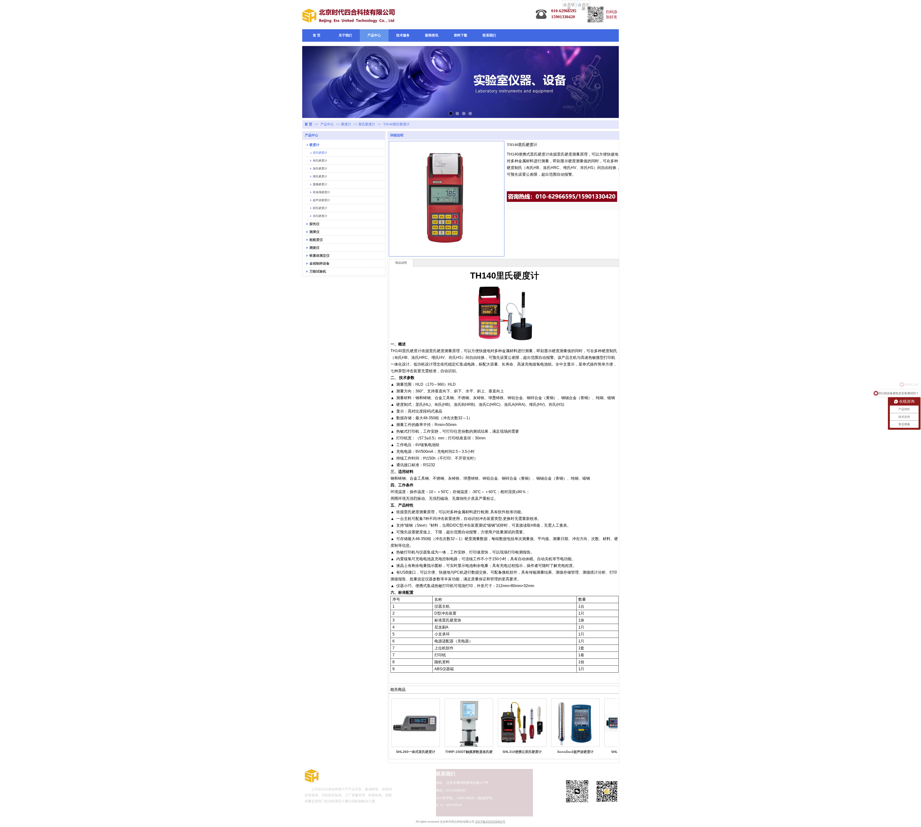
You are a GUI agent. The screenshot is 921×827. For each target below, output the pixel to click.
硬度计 (346, 124)
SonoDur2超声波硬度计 (575, 752)
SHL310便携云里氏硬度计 (522, 752)
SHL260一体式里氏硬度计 (415, 752)
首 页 (308, 124)
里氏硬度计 (366, 124)
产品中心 (327, 124)
